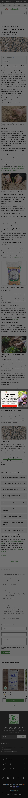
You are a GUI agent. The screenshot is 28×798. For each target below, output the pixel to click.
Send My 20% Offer (9, 405)
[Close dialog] (26, 391)
